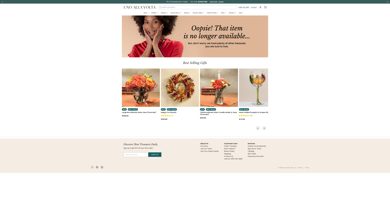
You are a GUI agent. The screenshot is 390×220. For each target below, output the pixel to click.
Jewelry (153, 13)
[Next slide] (264, 128)
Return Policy (229, 151)
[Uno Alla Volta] (140, 7)
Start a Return (229, 149)
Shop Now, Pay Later (256, 156)
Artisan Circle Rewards (257, 146)
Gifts (222, 13)
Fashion (163, 13)
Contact (254, 7)
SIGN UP (154, 154)
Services (251, 143)
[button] (166, 115)
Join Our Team (206, 149)
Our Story (204, 146)
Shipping (227, 154)
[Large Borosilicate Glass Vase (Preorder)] (141, 88)
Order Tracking (230, 146)
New (145, 13)
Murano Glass (198, 13)
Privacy (300, 168)
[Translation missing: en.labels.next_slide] (387, 2)
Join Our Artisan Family (209, 151)
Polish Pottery (212, 13)
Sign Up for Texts (254, 149)
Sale (240, 13)
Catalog (251, 151)
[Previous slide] (258, 128)
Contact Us (228, 156)
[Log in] (260, 7)
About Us (204, 143)
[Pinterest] (102, 167)
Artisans (231, 13)
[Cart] (264, 7)
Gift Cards (252, 154)
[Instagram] (92, 167)
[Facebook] (97, 167)
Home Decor (175, 13)
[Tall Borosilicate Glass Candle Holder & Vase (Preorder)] (219, 88)
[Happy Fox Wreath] (180, 88)
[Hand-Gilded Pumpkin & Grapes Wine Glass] (258, 88)
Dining (186, 13)
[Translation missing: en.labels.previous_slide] (2, 2)
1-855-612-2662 (243, 7)
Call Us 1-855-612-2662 (233, 159)
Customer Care (230, 143)
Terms (307, 168)
